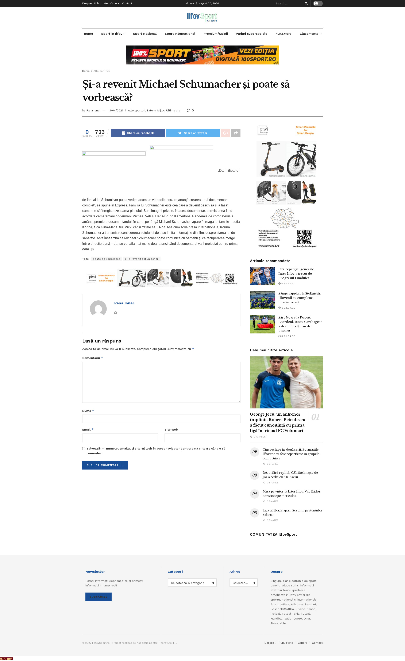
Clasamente (309, 34)
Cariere (115, 3)
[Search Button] (305, 3)
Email (88, 429)
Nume (88, 411)
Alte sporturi (101, 71)
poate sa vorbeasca (106, 258)
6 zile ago (288, 307)
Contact (127, 3)
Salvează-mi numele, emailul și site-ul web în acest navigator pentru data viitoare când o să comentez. (155, 451)
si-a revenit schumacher (141, 258)
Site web (171, 429)
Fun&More (283, 34)
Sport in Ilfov (111, 34)
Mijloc (161, 110)
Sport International (180, 34)
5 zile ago (288, 283)
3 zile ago (288, 336)
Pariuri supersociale (251, 34)
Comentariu (92, 358)
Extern (151, 110)
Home (88, 34)
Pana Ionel (93, 110)
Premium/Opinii (216, 34)
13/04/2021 (115, 110)
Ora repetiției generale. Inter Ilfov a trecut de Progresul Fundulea (296, 273)
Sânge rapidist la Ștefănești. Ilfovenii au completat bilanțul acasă (299, 298)
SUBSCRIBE (98, 596)
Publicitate (101, 3)
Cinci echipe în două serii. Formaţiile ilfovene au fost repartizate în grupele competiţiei (291, 454)
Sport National (145, 34)
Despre (87, 3)
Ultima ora (173, 110)
